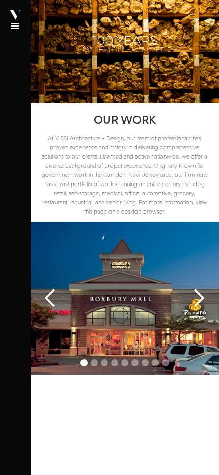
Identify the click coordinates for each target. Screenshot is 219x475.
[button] (15, 237)
